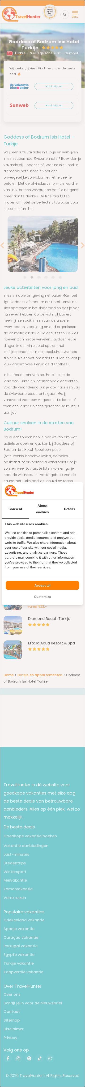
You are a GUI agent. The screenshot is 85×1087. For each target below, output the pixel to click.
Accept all (42, 585)
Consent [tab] (15, 509)
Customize (42, 597)
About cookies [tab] (42, 509)
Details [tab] (69, 509)
